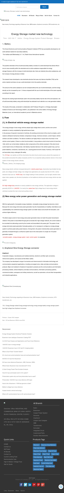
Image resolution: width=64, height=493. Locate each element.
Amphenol (36, 418)
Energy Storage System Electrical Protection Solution (17, 334)
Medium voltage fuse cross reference (12, 387)
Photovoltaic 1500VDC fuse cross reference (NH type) (17, 380)
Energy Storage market (12, 305)
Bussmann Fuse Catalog (40, 451)
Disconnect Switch (38, 469)
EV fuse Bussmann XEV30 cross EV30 (15, 320)
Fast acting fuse (38, 457)
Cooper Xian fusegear (40, 420)
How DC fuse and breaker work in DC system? (15, 373)
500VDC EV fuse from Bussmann (11, 359)
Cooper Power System (40, 413)
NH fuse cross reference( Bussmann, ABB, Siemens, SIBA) (18, 362)
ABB (34, 423)
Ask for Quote (48, 15)
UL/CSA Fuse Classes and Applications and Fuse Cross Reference (21, 341)
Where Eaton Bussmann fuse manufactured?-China (16, 366)
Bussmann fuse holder (50, 460)
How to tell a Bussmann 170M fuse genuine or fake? (16, 383)
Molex (17, 491)
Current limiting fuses (47, 463)
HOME (18, 15)
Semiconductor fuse (10, 459)
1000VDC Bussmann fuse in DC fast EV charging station (18, 348)
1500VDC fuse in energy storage (11, 344)
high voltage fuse (10, 308)
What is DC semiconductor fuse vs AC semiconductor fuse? (18, 394)
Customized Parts (38, 433)
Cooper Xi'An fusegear (13, 317)
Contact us (7, 447)
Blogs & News (39, 15)
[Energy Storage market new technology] (17, 11)
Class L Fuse (55, 454)
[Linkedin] (30, 484)
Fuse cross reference (39, 448)
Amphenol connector (20, 308)
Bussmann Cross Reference (48, 445)
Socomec (36, 415)
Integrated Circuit (38, 430)
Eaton (35, 408)
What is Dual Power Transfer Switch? (12, 351)
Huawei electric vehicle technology (12, 390)
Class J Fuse (37, 454)
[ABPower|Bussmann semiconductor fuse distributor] (11, 286)
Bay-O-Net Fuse (48, 457)
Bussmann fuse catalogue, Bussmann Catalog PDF (16, 337)
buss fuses (36, 463)
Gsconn (23, 491)
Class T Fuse (46, 454)
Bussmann (24, 15)
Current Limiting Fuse (10, 457)
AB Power (7, 449)
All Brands (31, 15)
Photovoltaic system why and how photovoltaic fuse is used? (19, 376)
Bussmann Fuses (38, 460)
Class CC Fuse (52, 451)
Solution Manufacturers (40, 435)
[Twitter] (25, 484)
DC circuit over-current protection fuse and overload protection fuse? (21, 355)
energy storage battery (40, 305)
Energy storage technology (26, 305)
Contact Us (56, 15)
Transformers (37, 425)
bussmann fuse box (39, 466)
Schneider (36, 428)
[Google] (42, 484)
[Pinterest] (38, 484)
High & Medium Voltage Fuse (13, 462)
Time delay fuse (50, 466)
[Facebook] (21, 484)
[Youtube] (34, 484)
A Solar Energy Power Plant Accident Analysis (15, 369)
